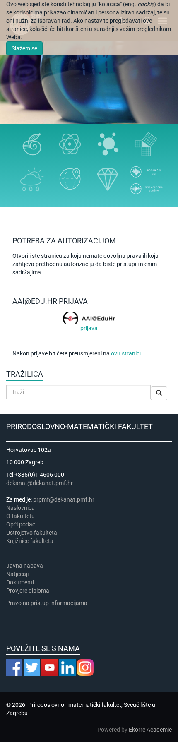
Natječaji (17, 574)
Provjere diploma (27, 590)
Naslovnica (20, 507)
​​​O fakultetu (20, 516)
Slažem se (24, 48)
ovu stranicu (127, 353)
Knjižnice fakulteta (29, 541)
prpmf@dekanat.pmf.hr (63, 499)
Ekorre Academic (150, 729)
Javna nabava (24, 565)
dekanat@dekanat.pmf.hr (39, 483)
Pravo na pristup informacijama (48, 603)
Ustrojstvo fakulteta (31, 532)
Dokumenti (20, 582)
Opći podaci (21, 524)
